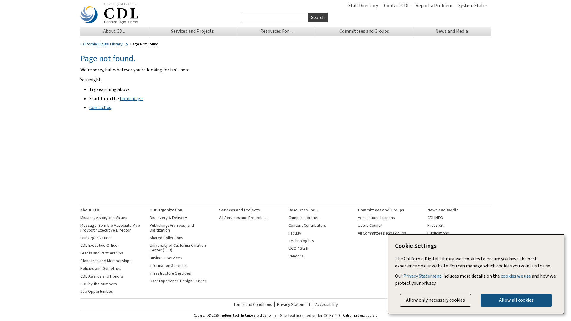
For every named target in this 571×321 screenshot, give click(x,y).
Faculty (294, 233)
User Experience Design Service (178, 281)
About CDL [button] (114, 31)
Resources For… (303, 210)
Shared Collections (166, 238)
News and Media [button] (451, 31)
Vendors (295, 256)
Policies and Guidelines (100, 268)
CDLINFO (435, 218)
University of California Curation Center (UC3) (178, 248)
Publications (438, 233)
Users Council (370, 225)
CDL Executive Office (98, 245)
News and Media (443, 210)
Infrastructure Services (170, 273)
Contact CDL (397, 5)
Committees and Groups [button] (364, 31)
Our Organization (95, 238)
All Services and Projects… (243, 218)
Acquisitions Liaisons (376, 218)
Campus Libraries (303, 218)
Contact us (100, 107)
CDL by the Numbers (98, 284)
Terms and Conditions (252, 304)
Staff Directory (363, 5)
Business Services (166, 258)
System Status (473, 5)
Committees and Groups (381, 210)
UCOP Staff (298, 248)
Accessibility (326, 304)
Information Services (168, 265)
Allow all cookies (516, 300)
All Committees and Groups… (384, 233)
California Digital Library (101, 44)
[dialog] (476, 274)
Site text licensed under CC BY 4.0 (310, 315)
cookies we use (516, 276)
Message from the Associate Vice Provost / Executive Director (110, 228)
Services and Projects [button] (192, 31)
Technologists (301, 241)
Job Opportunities (96, 291)
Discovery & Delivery (168, 218)
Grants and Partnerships (101, 253)
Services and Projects (239, 210)
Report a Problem (433, 5)
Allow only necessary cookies (435, 300)
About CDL (90, 210)
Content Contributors (307, 225)
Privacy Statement (293, 304)
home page (131, 98)
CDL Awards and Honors (101, 276)
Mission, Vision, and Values (103, 218)
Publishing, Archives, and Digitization (172, 228)
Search (318, 17)
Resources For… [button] (276, 31)
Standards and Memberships (105, 261)
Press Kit (435, 225)
